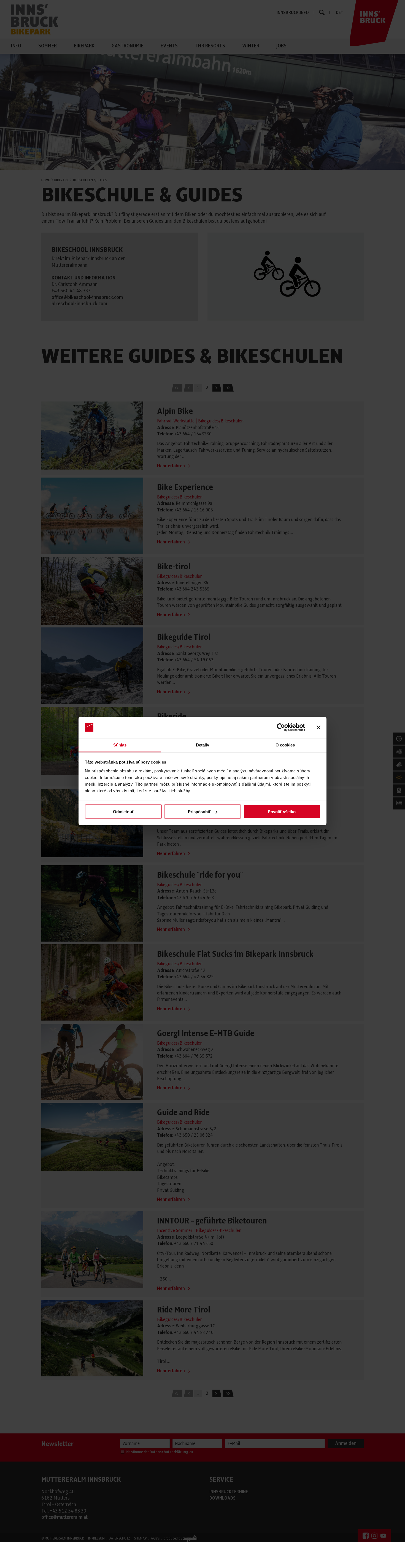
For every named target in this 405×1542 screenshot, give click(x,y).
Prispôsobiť (199, 811)
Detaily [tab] (202, 744)
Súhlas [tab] (120, 744)
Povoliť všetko (282, 811)
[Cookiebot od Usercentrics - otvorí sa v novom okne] (281, 727)
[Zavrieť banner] (318, 727)
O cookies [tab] (285, 744)
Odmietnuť (123, 811)
